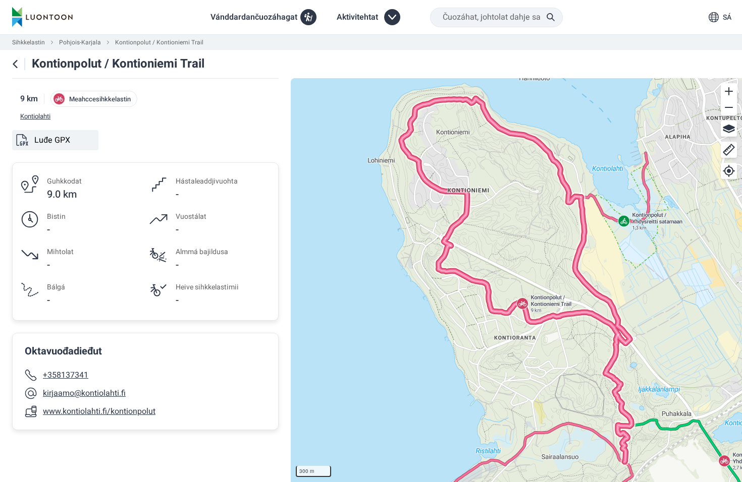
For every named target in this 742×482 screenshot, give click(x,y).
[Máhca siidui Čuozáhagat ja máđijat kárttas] (15, 64)
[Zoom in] (729, 91)
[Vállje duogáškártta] (729, 128)
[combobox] (496, 17)
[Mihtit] (729, 150)
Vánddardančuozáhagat (253, 17)
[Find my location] (729, 171)
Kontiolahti (35, 116)
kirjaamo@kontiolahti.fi (84, 393)
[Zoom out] (729, 107)
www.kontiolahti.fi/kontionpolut (99, 411)
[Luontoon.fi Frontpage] (42, 17)
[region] (516, 280)
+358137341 (65, 375)
